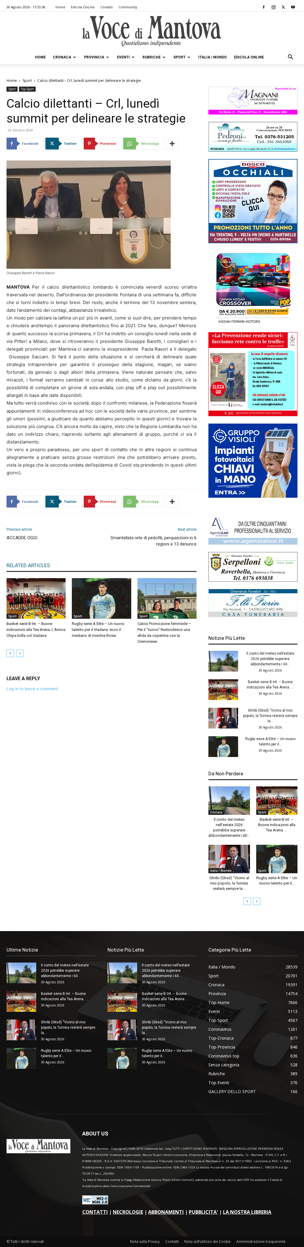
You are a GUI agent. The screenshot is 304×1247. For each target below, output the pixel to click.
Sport (179, 57)
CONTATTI (95, 1212)
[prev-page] (10, 653)
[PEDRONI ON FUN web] (252, 150)
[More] (172, 143)
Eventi (123, 57)
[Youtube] (293, 7)
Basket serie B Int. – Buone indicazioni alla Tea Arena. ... (276, 824)
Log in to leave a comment (32, 688)
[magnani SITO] (252, 113)
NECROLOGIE (128, 1212)
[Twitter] (283, 7)
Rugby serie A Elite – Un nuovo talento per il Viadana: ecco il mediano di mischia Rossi (98, 629)
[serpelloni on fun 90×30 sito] (252, 580)
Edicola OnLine (83, 7)
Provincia (94, 57)
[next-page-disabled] (19, 653)
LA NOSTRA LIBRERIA (247, 1212)
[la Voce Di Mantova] (152, 31)
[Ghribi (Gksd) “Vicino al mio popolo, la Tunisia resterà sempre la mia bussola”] (223, 718)
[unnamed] (252, 543)
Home (60, 7)
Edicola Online (249, 57)
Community (127, 7)
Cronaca (62, 57)
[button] (290, 58)
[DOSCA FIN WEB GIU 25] (252, 241)
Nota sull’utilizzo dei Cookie (207, 1241)
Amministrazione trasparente (261, 1241)
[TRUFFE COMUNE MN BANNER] (252, 414)
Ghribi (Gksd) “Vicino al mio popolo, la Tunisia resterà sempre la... (270, 715)
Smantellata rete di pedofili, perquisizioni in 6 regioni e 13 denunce (153, 541)
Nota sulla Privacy (145, 1241)
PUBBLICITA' (203, 1212)
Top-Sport (27, 89)
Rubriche (151, 57)
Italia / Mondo (212, 57)
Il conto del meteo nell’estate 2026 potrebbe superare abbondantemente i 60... (270, 658)
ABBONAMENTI (166, 1212)
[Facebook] (263, 7)
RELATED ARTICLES (28, 565)
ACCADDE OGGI (22, 537)
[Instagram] (273, 7)
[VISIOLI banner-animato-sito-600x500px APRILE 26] (252, 496)
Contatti (106, 7)
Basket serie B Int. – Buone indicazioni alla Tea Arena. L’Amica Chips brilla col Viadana (36, 629)
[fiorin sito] (252, 615)
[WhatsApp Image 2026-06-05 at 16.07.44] (252, 323)
